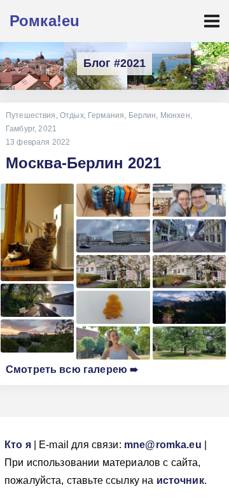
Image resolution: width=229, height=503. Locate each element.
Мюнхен (175, 115)
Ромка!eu (45, 20)
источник (180, 480)
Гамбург (20, 128)
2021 (47, 128)
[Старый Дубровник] (32, 66)
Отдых (72, 115)
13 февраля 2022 (38, 142)
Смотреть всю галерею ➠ (72, 369)
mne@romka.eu (163, 444)
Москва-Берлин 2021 (83, 162)
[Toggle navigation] (211, 21)
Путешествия (31, 115)
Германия (106, 115)
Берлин (142, 115)
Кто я (17, 444)
